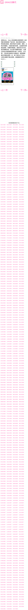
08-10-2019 (9, 230)
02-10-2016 (15, 604)
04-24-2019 (9, 281)
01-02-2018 (3, 502)
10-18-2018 (21, 360)
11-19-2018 (15, 346)
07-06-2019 (3, 245)
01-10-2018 (3, 498)
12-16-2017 (21, 510)
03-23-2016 (15, 584)
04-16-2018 (9, 459)
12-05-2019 (15, 182)
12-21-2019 (9, 175)
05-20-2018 (3, 440)
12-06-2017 (9, 517)
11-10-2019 (9, 194)
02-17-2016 (21, 599)
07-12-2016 (15, 558)
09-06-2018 (3, 384)
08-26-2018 (21, 389)
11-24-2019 (21, 187)
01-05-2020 (9, 168)
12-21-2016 (9, 539)
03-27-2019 (3, 295)
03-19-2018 (9, 476)
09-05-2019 (9, 218)
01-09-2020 (21, 165)
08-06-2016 (21, 551)
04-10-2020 (15, 136)
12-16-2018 (9, 334)
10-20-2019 (21, 201)
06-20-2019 (21, 250)
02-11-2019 (9, 317)
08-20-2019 (21, 223)
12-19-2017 (3, 510)
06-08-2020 (15, 129)
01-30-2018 (9, 495)
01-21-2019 (3, 319)
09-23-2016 (3, 546)
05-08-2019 (9, 274)
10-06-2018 (21, 368)
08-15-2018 (15, 396)
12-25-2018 (3, 331)
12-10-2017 (9, 514)
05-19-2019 (15, 266)
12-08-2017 (21, 514)
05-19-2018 (9, 440)
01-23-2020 (9, 160)
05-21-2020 (3, 134)
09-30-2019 (21, 209)
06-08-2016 (3, 567)
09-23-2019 (9, 211)
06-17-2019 (9, 252)
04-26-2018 (21, 452)
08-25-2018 (3, 392)
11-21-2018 (3, 346)
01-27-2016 (15, 608)
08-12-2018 (9, 399)
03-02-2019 (15, 307)
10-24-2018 (9, 358)
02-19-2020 (3, 151)
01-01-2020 (21, 168)
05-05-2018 (15, 447)
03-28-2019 (21, 293)
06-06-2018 (9, 430)
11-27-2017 (15, 522)
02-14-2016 (15, 601)
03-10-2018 (15, 481)
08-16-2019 (21, 225)
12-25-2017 (15, 505)
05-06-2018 (9, 447)
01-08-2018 (15, 498)
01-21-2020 (21, 160)
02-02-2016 (21, 606)
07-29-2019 (21, 233)
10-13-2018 (3, 365)
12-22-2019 (3, 175)
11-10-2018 (15, 351)
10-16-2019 (9, 204)
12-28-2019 (21, 170)
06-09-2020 (9, 129)
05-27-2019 (3, 264)
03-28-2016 (9, 582)
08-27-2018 (15, 389)
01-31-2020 (21, 156)
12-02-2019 (9, 184)
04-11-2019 (9, 288)
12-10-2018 (21, 336)
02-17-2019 (21, 312)
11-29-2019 (21, 184)
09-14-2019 (15, 213)
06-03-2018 (3, 433)
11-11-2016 (9, 541)
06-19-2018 (9, 423)
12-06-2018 (21, 339)
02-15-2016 (9, 601)
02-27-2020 (9, 146)
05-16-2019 (9, 269)
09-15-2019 (9, 213)
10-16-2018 (9, 363)
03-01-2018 (21, 486)
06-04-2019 (15, 259)
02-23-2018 (9, 490)
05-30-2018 (3, 435)
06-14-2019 (3, 254)
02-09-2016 (21, 604)
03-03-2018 (9, 486)
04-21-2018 (3, 457)
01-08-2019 (15, 324)
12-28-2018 (21, 329)
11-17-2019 (9, 192)
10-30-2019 (9, 199)
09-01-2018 (9, 387)
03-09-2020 (15, 141)
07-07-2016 (9, 560)
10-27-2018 (21, 355)
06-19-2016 (9, 565)
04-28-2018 (9, 452)
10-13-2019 (15, 204)
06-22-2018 (15, 421)
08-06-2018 (15, 401)
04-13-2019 (21, 286)
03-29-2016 (3, 582)
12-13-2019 (9, 180)
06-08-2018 (21, 428)
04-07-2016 (21, 577)
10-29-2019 (15, 199)
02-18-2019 (15, 312)
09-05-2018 (9, 384)
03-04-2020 (3, 144)
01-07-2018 (21, 498)
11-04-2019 (15, 197)
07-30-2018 (9, 406)
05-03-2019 (15, 276)
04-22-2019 (21, 281)
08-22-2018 (21, 392)
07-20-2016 (15, 555)
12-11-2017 (3, 514)
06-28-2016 (3, 563)
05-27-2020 (3, 132)
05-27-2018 (15, 435)
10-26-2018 (3, 358)
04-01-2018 (3, 469)
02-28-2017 (3, 536)
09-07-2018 (21, 382)
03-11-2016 (3, 591)
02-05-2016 (3, 606)
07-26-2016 (21, 553)
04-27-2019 (21, 278)
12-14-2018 (21, 334)
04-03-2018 (15, 466)
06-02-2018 (9, 433)
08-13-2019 (15, 228)
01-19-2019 (15, 319)
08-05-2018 (21, 401)
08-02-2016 (3, 553)
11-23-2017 (15, 524)
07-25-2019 (21, 235)
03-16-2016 (9, 589)
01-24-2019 (15, 317)
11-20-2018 (9, 346)
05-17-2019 (3, 269)
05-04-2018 (21, 447)
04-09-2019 (15, 288)
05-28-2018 (9, 435)
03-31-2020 (15, 139)
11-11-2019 (3, 194)
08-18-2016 (15, 548)
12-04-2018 (9, 341)
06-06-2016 (9, 567)
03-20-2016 (9, 587)
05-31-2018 (21, 433)
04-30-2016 (3, 572)
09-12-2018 (15, 380)
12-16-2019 (15, 177)
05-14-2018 (9, 442)
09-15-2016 (9, 546)
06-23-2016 (21, 563)
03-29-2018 (21, 469)
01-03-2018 (21, 500)
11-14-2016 (3, 541)
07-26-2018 (9, 408)
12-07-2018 (15, 339)
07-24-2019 (3, 237)
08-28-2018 (9, 389)
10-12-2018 (9, 365)
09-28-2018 (3, 372)
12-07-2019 (3, 182)
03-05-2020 (21, 141)
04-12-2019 (3, 288)
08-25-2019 (21, 221)
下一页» (23, 34)
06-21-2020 (21, 124)
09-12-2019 (3, 216)
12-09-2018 (3, 339)
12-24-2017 (21, 505)
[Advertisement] (14, 18)
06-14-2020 (21, 127)
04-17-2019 (21, 283)
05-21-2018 (21, 437)
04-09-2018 (3, 464)
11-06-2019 (3, 197)
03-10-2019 (15, 303)
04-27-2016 (9, 572)
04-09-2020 (21, 136)
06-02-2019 (3, 262)
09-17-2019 (21, 211)
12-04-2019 (21, 182)
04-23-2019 (15, 281)
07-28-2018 (21, 406)
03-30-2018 (15, 469)
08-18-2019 (9, 225)
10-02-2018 (3, 370)
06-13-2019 (9, 254)
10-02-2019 (15, 209)
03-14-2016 (15, 589)
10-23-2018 (15, 358)
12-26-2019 (9, 172)
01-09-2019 (9, 324)
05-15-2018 (3, 442)
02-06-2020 (3, 156)
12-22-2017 (9, 507)
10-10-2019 (21, 204)
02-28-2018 (3, 488)
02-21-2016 (3, 599)
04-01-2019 (21, 290)
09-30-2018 (15, 370)
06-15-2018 (3, 425)
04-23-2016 (15, 572)
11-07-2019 (21, 194)
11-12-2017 (9, 529)
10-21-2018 (3, 360)
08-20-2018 (9, 394)
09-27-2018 (9, 372)
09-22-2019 (15, 211)
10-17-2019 (3, 204)
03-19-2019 (15, 298)
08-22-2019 (9, 223)
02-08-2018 (3, 495)
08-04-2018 (3, 404)
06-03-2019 (21, 259)
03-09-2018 (21, 481)
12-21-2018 (3, 334)
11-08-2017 (21, 529)
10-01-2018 (9, 370)
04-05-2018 (3, 466)
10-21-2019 (15, 201)
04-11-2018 (15, 461)
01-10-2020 (15, 165)
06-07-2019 (21, 257)
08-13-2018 (3, 399)
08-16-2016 (21, 548)
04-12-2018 (9, 461)
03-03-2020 (9, 144)
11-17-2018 (3, 348)
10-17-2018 (3, 363)
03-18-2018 (15, 476)
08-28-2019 (15, 221)
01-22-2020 (15, 160)
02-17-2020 (9, 151)
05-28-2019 (21, 262)
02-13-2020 (3, 153)
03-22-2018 (15, 473)
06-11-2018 (3, 428)
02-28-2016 (9, 596)
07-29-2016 (9, 553)
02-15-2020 (15, 151)
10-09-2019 (3, 206)
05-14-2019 (21, 269)
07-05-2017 (15, 531)
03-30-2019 (9, 293)
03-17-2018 (21, 476)
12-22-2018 (21, 331)
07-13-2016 (9, 558)
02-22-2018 (15, 490)
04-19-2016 (9, 575)
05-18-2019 (21, 266)
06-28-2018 (21, 418)
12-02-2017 (9, 519)
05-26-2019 (9, 264)
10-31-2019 (3, 199)
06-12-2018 (21, 425)
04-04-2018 (9, 466)
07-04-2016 (21, 560)
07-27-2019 (9, 235)
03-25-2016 (3, 584)
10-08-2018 (9, 368)
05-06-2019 (21, 274)
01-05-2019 (3, 327)
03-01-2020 (15, 144)
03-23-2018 (9, 473)
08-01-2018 (21, 404)
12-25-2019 (15, 172)
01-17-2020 (15, 163)
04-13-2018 (3, 461)
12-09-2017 (15, 514)
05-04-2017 (3, 534)
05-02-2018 (9, 449)
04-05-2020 (3, 139)
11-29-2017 (3, 522)
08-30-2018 (21, 387)
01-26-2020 (15, 158)
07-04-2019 (15, 245)
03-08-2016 (21, 591)
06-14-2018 (9, 425)
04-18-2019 (15, 283)
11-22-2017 (21, 524)
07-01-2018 (9, 418)
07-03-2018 (21, 416)
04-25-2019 (3, 281)
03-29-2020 (21, 139)
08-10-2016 (9, 551)
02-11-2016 (9, 604)
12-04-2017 (21, 517)
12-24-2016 (3, 539)
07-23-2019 (9, 237)
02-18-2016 (15, 599)
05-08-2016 (15, 570)
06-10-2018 (9, 428)
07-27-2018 (3, 408)
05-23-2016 (3, 570)
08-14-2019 (9, 228)
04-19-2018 (15, 457)
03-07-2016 (3, 594)
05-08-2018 (21, 445)
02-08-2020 (21, 153)
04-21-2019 (3, 283)
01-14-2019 (15, 322)
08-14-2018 (21, 396)
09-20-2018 (21, 375)
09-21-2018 (15, 375)
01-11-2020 (9, 165)
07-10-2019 (3, 242)
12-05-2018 (3, 341)
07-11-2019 (21, 240)
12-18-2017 (9, 510)
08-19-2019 (3, 225)
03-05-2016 (15, 594)
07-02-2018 (3, 418)
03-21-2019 (3, 298)
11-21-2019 (9, 189)
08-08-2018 (3, 401)
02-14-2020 (21, 151)
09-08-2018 (15, 382)
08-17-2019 (15, 225)
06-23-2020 (9, 124)
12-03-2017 (3, 519)
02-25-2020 (21, 146)
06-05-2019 (9, 259)
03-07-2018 (9, 483)
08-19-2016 (9, 548)
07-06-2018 (3, 416)
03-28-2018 (3, 471)
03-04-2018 (3, 486)
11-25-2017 (3, 524)
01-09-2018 (9, 498)
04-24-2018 (9, 454)
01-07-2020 (3, 168)
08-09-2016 (15, 551)
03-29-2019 (15, 293)
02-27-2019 (3, 310)
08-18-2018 (21, 394)
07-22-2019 (15, 237)
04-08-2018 (9, 464)
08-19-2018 (15, 394)
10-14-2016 (9, 543)
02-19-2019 (9, 312)
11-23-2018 (15, 343)
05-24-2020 (21, 132)
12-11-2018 (15, 336)
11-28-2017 (9, 522)
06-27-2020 (3, 124)
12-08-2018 (9, 339)
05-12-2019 (9, 271)
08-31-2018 (15, 387)
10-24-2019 (3, 201)
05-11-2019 (15, 271)
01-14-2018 (21, 495)
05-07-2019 (15, 274)
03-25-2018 (21, 471)
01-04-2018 (15, 500)
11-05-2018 (21, 353)
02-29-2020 (21, 144)
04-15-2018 (15, 459)
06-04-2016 (15, 567)
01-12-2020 (3, 165)
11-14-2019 (21, 192)
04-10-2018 (21, 461)
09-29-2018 (21, 370)
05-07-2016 (21, 570)
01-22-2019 (21, 317)
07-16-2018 (9, 411)
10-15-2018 (15, 363)
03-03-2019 (9, 307)
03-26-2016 (21, 582)
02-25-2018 (21, 488)
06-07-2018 (3, 430)
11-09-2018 (21, 351)
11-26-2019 (9, 187)
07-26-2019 (15, 235)
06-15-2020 (15, 127)
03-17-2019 (3, 300)
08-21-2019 (15, 223)
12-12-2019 (15, 180)
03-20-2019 (9, 298)
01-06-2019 (21, 324)
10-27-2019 (21, 199)
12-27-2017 (3, 505)
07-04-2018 (15, 416)
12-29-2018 (15, 329)
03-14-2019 (21, 300)
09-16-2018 (15, 377)
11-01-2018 (15, 355)
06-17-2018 (21, 423)
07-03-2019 (21, 245)
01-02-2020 (15, 168)
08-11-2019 (3, 230)
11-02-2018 (9, 355)
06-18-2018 (15, 423)
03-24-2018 (3, 473)
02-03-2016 (15, 606)
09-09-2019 (21, 216)
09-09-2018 (9, 382)
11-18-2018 (21, 346)
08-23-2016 (3, 548)
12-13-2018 (3, 336)
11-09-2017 (15, 529)
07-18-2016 (21, 555)
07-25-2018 (15, 408)
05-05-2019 (3, 276)
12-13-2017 (15, 512)
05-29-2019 (15, 262)
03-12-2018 (3, 481)
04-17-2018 (3, 459)
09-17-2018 (9, 377)
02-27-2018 (9, 488)
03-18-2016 (21, 587)
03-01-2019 (21, 307)
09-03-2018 (21, 384)
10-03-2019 (9, 209)
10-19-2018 (15, 360)
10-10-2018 (21, 365)
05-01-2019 (3, 278)
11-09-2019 (15, 194)
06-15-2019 (21, 252)
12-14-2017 (9, 512)
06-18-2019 (3, 252)
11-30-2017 (21, 519)
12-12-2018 (9, 336)
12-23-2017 (3, 507)
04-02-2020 (9, 139)
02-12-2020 (9, 153)
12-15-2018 (15, 334)
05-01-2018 (15, 449)
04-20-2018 (9, 457)
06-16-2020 (9, 127)
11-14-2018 (15, 348)
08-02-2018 (15, 404)
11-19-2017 (9, 526)
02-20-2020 (21, 148)
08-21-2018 (3, 394)
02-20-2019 (3, 312)
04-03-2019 (9, 290)
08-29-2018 (3, 389)
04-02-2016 (9, 579)
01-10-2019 (3, 324)
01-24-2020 (3, 160)
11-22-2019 (3, 189)
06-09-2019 (9, 257)
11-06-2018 (15, 353)
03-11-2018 (9, 481)
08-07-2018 (9, 401)
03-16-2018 (3, 478)
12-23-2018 (15, 331)
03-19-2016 (15, 587)
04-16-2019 (3, 286)
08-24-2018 (9, 392)
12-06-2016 (15, 539)
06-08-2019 (15, 257)
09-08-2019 (3, 218)
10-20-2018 (9, 360)
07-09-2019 (9, 242)
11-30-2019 (15, 184)
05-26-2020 (9, 132)
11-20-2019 (15, 189)
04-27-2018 (15, 452)
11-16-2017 (15, 526)
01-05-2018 (9, 500)
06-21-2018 (21, 421)
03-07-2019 (9, 305)
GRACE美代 (10, 2)
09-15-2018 (21, 377)
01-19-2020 (3, 163)
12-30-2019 (9, 170)
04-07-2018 (15, 464)
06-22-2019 (15, 250)
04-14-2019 (15, 286)
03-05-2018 (21, 483)
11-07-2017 (3, 531)
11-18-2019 (3, 192)
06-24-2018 (9, 421)
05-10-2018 (9, 445)
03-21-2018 (21, 473)
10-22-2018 (21, 358)
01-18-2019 (21, 319)
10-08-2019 (9, 206)
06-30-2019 (9, 247)
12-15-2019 (21, 177)
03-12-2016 (21, 589)
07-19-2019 (9, 240)
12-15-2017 (3, 512)
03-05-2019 (21, 305)
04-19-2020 (21, 134)
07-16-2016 (3, 558)
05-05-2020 (9, 134)
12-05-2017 (15, 517)
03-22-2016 (21, 584)
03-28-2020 (3, 141)
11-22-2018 (21, 343)
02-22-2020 (9, 148)
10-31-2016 (21, 541)
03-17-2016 (3, 589)
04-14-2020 (3, 136)
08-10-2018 (15, 399)
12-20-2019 (15, 175)
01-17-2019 (3, 322)
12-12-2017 (21, 512)
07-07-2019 (21, 242)
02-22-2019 (15, 310)
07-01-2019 (3, 247)
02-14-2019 (15, 315)
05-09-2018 (15, 445)
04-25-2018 (3, 454)
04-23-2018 (15, 454)
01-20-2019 (9, 319)
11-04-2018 (3, 355)
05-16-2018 (21, 440)
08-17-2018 (3, 396)
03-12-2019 (3, 303)
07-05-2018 (9, 416)
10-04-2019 (3, 209)
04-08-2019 (21, 288)
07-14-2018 (21, 411)
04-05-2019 (3, 290)
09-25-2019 (3, 211)
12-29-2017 (15, 502)
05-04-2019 (9, 276)
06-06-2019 (3, 259)
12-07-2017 (3, 517)
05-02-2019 (21, 276)
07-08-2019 (15, 242)
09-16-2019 (3, 213)
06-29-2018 (15, 418)
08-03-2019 (3, 233)
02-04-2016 (9, 606)
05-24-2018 (3, 437)
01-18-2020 (9, 163)
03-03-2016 (3, 596)
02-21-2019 (21, 310)
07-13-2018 (3, 413)
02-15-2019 (9, 315)
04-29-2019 (15, 278)
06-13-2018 (15, 425)
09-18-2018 (3, 377)
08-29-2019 (9, 221)
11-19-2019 (21, 189)
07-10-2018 (21, 413)
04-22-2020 (15, 134)
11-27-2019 (3, 187)
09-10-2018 (3, 382)
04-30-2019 (9, 278)
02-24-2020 (3, 148)
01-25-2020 (21, 158)
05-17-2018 (15, 440)
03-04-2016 (21, 594)
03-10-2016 (9, 591)
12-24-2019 (21, 172)
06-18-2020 (3, 127)
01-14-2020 (21, 163)
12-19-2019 (21, 175)
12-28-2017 (21, 502)
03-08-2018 (3, 483)
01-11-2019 (21, 322)
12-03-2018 (15, 341)
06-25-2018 (3, 421)
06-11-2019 (21, 254)
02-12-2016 (3, 604)
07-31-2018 (3, 406)
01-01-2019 (3, 329)
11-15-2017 (21, 526)
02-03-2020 (15, 156)
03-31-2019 (3, 293)
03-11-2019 (9, 303)
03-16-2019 (9, 300)
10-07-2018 (15, 368)
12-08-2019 (21, 180)
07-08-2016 (3, 560)
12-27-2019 (3, 172)
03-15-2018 (9, 478)
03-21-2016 (3, 587)
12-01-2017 (15, 519)
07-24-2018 (21, 408)
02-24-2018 (3, 490)
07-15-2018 (15, 411)
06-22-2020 (15, 124)
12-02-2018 (21, 341)
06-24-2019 (3, 250)
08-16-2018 (9, 396)
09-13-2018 (9, 380)
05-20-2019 (9, 266)
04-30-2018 (21, 449)
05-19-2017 (21, 531)
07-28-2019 (3, 235)
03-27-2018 (9, 471)
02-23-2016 (21, 596)
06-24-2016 (15, 563)
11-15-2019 (15, 192)
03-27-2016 (15, 582)
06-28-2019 (21, 247)
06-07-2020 (21, 129)
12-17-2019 (9, 177)
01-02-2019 (21, 327)
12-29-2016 (15, 536)
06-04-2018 (21, 430)
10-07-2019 (15, 206)
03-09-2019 (21, 303)
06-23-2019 (9, 250)
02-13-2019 (21, 315)
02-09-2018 (21, 493)
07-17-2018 (3, 411)
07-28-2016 (15, 553)
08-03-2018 (9, 404)
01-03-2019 (15, 327)
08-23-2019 (3, 223)
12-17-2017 (15, 510)
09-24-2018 (3, 375)
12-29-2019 (15, 170)
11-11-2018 (9, 351)
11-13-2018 (21, 348)
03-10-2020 (9, 141)
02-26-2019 (9, 310)
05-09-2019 (3, 274)
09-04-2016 (15, 546)
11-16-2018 (9, 348)
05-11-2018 (3, 445)
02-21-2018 (21, 490)
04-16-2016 (15, 575)
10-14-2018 (21, 363)
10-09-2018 (3, 368)
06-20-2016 (3, 565)
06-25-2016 (9, 563)
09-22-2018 (9, 375)
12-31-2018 (9, 329)
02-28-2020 (3, 146)
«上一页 (4, 34)
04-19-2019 (9, 283)
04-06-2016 (3, 579)
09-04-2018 (15, 384)
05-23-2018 (9, 437)
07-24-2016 (9, 555)
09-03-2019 (21, 218)
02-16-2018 (15, 493)
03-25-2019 (15, 295)
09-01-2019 (3, 221)
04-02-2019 (15, 290)
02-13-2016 (21, 601)
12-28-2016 (21, 536)
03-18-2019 (21, 298)
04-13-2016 (21, 575)
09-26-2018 (15, 372)
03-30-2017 (15, 534)
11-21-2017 (3, 526)
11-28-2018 (3, 343)
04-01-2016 (15, 579)
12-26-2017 (9, 505)
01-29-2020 (3, 158)
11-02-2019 (21, 197)
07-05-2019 (9, 245)
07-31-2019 (15, 233)
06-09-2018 (15, 428)
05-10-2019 (21, 271)
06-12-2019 (15, 254)
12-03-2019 (3, 184)
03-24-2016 (9, 584)
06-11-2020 (3, 129)
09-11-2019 (9, 216)
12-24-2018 (9, 331)
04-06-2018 (21, 464)
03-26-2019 (9, 295)
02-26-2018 (15, 488)
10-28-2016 (3, 543)
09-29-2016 (21, 543)
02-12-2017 (9, 536)
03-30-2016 (21, 579)
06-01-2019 (9, 262)
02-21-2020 (15, 148)
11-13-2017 (3, 529)
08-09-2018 (21, 399)
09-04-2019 (15, 218)
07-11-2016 (21, 558)
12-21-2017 (15, 507)
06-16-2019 (15, 252)
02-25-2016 (15, 596)
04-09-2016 (9, 577)
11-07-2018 (9, 353)
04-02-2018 (21, 466)
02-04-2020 (9, 156)
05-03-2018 (3, 449)
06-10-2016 (21, 565)
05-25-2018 (21, 435)
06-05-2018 (15, 430)
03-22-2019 (21, 295)
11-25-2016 (21, 539)
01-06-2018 (3, 500)
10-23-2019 (9, 201)
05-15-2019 (15, 269)
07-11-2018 (15, 413)
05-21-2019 (3, 266)
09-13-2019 (21, 213)
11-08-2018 (3, 353)
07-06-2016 (15, 560)
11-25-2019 (15, 187)
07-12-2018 (9, 413)
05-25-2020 (15, 132)
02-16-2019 (3, 315)
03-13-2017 (21, 534)
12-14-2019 (3, 180)
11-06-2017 (9, 531)
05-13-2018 (15, 442)
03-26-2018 (15, 471)
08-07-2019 (21, 230)
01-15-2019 (9, 322)
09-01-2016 (21, 546)
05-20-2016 (9, 570)
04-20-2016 (3, 575)
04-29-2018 (3, 452)
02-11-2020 (15, 153)
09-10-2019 (15, 216)
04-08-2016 (15, 577)
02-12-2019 (3, 317)
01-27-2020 (9, 158)
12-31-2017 (9, 502)
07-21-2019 (21, 237)
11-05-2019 (9, 197)
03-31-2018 (9, 469)
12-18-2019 (3, 177)
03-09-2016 (15, 591)
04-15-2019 (9, 286)
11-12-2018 (3, 351)
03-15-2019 (15, 300)
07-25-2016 (3, 555)
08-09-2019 (15, 230)
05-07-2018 (3, 447)
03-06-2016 (9, 594)
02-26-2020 (15, 146)
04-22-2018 (21, 454)
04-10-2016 (3, 577)
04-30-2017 (9, 534)
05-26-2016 (21, 567)
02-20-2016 (9, 599)
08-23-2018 (15, 392)
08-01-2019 (9, 233)
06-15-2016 (15, 565)
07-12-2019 (15, 240)
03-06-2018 (15, 483)
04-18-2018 (21, 457)
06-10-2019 (3, 257)
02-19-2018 (9, 493)
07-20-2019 (3, 240)
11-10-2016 (15, 541)
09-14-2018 (3, 380)
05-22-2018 (15, 437)
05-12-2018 (21, 442)
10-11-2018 (15, 365)
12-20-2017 (21, 507)
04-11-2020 (9, 136)
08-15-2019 (3, 228)
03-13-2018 (21, 478)
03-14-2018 (15, 478)
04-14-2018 (21, 459)
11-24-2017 (9, 524)
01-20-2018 (15, 495)
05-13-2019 (3, 271)
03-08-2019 (3, 305)
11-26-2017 (21, 522)
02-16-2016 (3, 601)
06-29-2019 (15, 247)
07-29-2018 (15, 406)
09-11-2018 (21, 380)
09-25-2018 (21, 372)
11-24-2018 (9, 343)
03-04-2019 (3, 307)
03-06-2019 (15, 305)
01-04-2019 (9, 327)
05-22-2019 (21, 264)
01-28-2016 (9, 608)
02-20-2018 (3, 493)
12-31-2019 (3, 170)
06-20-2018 (3, 423)
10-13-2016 (15, 543)
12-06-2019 (9, 182)
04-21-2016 (21, 572)
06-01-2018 (15, 433)
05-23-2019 (15, 264)
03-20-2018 (3, 476)
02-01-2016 (3, 608)
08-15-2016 (3, 551)
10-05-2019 (21, 206)
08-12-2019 (21, 228)
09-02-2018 (3, 387)
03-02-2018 (15, 486)
